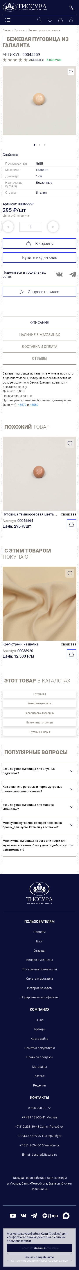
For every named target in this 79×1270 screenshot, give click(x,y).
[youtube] (12, 1215)
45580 (34, 404)
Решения (39, 1085)
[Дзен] (50, 1215)
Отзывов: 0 (36, 59)
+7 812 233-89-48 (27, 1126)
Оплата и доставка (39, 978)
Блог (39, 941)
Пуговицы (39, 693)
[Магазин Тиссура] (39, 893)
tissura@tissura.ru (44, 1154)
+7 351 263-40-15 (32, 1145)
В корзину (44, 243)
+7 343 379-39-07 (29, 1136)
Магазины (39, 1066)
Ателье (40, 1076)
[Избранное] (50, 20)
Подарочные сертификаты (40, 997)
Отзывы (39, 950)
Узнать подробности (39, 1257)
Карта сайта (39, 1038)
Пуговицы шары (39, 732)
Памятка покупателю (39, 1048)
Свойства (68, 514)
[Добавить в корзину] (71, 524)
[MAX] (66, 1215)
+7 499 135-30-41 (34, 1117)
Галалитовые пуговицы (39, 713)
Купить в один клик (39, 257)
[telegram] (34, 1215)
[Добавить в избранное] (71, 72)
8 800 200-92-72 (39, 1108)
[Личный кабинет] (71, 20)
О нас (39, 1020)
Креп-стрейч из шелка (21, 644)
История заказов (39, 988)
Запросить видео (43, 291)
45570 (22, 404)
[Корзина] (60, 20)
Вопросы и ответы (39, 960)
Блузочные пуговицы (39, 722)
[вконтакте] (23, 1215)
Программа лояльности (39, 969)
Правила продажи (39, 1057)
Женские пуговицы (39, 703)
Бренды (39, 1029)
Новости (39, 932)
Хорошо (39, 1248)
